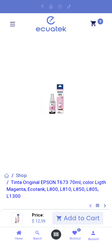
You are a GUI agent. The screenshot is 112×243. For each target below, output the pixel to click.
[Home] (19, 233)
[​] (42, 6)
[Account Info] (93, 233)
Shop (21, 175)
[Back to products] (97, 206)
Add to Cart (81, 218)
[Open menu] (56, 234)
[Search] (37, 233)
